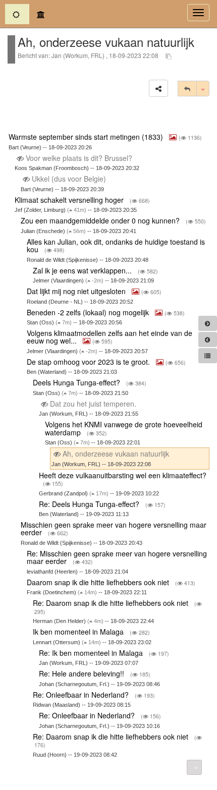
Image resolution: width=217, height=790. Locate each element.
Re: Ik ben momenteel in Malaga (92, 653)
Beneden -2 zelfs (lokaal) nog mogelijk (89, 312)
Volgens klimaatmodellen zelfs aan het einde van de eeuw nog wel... (109, 337)
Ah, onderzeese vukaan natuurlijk (116, 453)
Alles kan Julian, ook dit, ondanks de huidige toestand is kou (116, 245)
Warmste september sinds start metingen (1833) (87, 137)
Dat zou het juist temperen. (93, 404)
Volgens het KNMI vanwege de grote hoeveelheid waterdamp (123, 428)
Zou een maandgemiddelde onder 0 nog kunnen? (101, 220)
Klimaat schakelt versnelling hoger (70, 200)
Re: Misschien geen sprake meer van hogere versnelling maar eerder (117, 557)
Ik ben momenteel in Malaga (79, 632)
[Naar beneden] (194, 767)
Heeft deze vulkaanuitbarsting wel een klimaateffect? (122, 475)
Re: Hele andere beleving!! (82, 673)
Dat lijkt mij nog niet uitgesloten (77, 291)
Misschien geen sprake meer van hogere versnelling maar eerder (113, 528)
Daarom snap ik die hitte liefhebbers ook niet (99, 582)
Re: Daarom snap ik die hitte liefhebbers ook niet (111, 603)
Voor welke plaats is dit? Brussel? (79, 158)
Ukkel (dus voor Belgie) (69, 179)
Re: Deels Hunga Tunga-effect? (90, 504)
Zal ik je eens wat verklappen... (83, 270)
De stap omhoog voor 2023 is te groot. (89, 362)
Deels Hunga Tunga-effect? (77, 382)
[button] (158, 88)
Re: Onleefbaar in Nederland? (82, 695)
